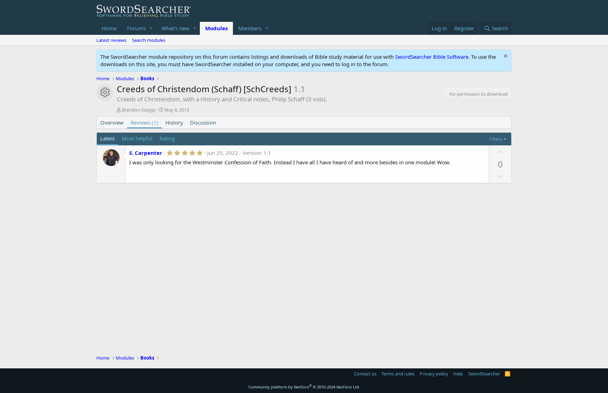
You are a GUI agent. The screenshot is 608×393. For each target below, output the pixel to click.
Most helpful (137, 138)
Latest (107, 138)
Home (109, 28)
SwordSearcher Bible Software (431, 56)
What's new (175, 28)
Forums (136, 28)
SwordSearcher (484, 373)
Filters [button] (495, 139)
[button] (151, 28)
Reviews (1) (144, 122)
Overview (112, 122)
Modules (216, 28)
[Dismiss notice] (505, 57)
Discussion (203, 122)
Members (249, 28)
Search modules (148, 40)
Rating (167, 138)
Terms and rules (397, 373)
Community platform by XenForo (304, 386)
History (174, 122)
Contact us (365, 373)
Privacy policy (434, 373)
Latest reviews (111, 40)
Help (458, 373)
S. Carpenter (145, 152)
